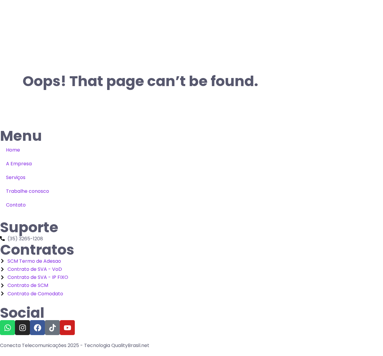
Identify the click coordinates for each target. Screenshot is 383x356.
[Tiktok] (52, 327)
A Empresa (19, 163)
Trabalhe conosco (27, 191)
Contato (16, 204)
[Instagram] (22, 327)
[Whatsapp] (7, 327)
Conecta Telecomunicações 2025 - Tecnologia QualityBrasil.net (74, 345)
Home (13, 149)
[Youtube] (67, 327)
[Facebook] (37, 327)
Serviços (15, 177)
